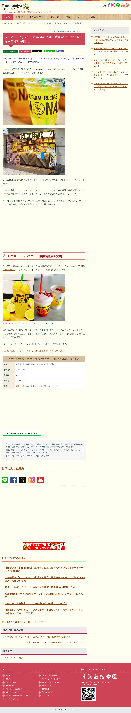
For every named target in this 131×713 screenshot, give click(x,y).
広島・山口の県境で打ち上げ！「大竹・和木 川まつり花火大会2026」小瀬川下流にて (111, 63)
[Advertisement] (44, 227)
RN (15, 658)
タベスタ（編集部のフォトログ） (17, 695)
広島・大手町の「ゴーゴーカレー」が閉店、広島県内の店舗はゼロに (40, 587)
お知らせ (58, 682)
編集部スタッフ (47, 685)
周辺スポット (36, 386)
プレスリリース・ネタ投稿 (51, 679)
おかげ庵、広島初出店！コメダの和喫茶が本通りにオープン (36, 603)
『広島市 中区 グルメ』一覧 (17, 622)
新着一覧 (20, 17)
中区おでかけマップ (49, 386)
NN (11, 658)
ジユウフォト (46, 695)
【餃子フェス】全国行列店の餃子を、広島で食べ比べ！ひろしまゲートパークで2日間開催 (111, 75)
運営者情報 (45, 689)
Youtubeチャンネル (12, 699)
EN (6, 658)
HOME (7, 17)
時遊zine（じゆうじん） (50, 692)
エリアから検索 (11, 682)
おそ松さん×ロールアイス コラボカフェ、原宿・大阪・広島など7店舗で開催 (37, 637)
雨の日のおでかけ (37, 17)
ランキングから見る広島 (14, 689)
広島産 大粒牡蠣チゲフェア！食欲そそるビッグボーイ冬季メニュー (54, 642)
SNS (93, 17)
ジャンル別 (55, 17)
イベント (81, 17)
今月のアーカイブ (12, 692)
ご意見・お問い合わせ (49, 676)
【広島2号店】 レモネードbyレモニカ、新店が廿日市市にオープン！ (34, 351)
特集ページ (9, 679)
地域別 (69, 17)
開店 (21, 658)
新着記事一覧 (10, 685)
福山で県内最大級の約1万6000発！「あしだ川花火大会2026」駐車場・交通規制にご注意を (111, 87)
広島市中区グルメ (22, 386)
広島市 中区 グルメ (24, 51)
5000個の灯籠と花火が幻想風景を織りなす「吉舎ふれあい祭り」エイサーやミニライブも (111, 40)
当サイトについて (48, 682)
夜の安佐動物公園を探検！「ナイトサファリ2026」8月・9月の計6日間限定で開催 (111, 51)
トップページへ (40, 622)
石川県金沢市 (19, 180)
